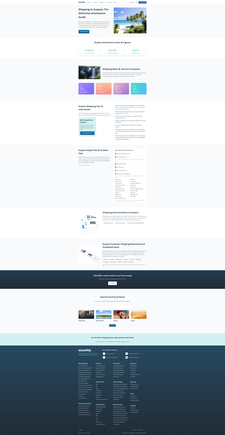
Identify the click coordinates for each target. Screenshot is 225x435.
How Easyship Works (83, 365)
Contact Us (132, 376)
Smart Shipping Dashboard (84, 370)
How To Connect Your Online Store (120, 413)
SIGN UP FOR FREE (84, 31)
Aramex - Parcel (136, 107)
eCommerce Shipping (100, 365)
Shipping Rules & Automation (85, 372)
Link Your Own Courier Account (85, 387)
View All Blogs (116, 399)
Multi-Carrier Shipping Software (85, 368)
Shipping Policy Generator (118, 372)
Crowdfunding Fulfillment (84, 412)
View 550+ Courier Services (101, 399)
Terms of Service (125, 432)
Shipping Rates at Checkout (85, 374)
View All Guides (116, 424)
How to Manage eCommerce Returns (121, 417)
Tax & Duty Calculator (117, 368)
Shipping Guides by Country (119, 406)
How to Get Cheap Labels (118, 390)
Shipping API (81, 396)
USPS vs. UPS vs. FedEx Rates (119, 392)
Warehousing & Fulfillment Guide (120, 419)
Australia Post (99, 395)
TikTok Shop (98, 422)
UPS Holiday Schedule (117, 395)
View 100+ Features (83, 398)
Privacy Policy (131, 432)
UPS (97, 386)
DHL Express (98, 390)
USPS (97, 384)
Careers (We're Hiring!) (135, 374)
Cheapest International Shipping (120, 386)
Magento (123, 118)
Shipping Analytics (83, 394)
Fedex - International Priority (123, 107)
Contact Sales (133, 396)
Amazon (97, 413)
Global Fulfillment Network (84, 405)
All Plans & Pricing (134, 386)
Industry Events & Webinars (119, 422)
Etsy (97, 417)
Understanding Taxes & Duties (119, 411)
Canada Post (98, 392)
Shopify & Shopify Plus (101, 406)
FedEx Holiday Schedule (118, 397)
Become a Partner (134, 388)
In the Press (132, 372)
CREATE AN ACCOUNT (87, 133)
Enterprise (131, 2)
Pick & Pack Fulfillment (84, 408)
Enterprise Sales (133, 398)
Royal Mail (98, 397)
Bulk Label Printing (83, 381)
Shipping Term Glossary (118, 374)
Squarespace (98, 411)
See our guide (124, 113)
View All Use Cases (100, 376)
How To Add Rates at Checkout (119, 415)
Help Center (132, 408)
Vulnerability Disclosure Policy (140, 432)
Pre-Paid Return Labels (83, 391)
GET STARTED (112, 283)
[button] (90, 2)
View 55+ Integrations (100, 424)
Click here (106, 160)
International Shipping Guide (119, 409)
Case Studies (133, 368)
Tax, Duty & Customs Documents (86, 385)
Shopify (117, 118)
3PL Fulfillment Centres (83, 410)
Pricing (115, 2)
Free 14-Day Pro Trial (134, 384)
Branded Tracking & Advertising (85, 389)
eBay (141, 116)
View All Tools (116, 376)
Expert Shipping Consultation (85, 414)
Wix (96, 419)
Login (136, 2)
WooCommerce (99, 409)
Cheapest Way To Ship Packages (120, 384)
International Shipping (83, 383)
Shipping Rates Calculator (118, 365)
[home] (82, 2)
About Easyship (133, 365)
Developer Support (134, 410)
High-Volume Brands (100, 368)
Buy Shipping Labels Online (84, 378)
